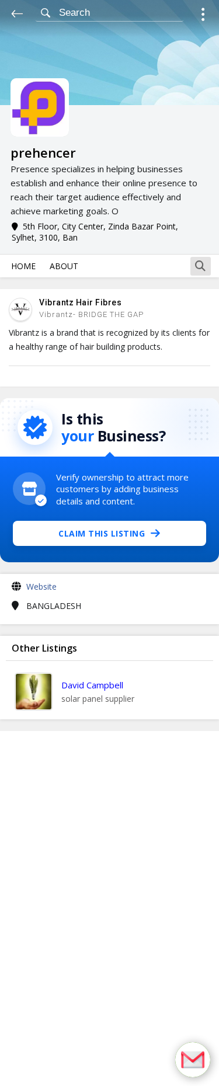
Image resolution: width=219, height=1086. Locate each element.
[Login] (202, 16)
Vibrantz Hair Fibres (80, 302)
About (64, 266)
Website (41, 586)
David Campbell (92, 685)
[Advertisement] (109, 908)
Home (23, 266)
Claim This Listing (101, 533)
